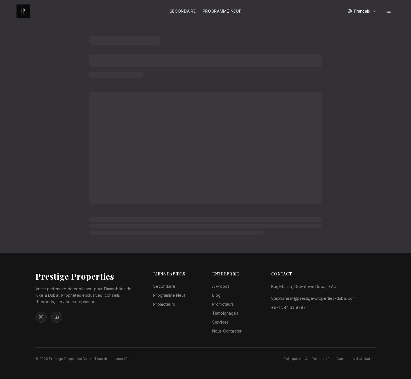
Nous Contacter (227, 331)
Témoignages (225, 313)
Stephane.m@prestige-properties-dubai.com (313, 298)
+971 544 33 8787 (288, 307)
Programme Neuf (222, 11)
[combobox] (362, 11)
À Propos (221, 286)
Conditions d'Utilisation (355, 359)
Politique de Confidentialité (307, 359)
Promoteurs (164, 304)
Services (220, 322)
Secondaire (183, 11)
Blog (216, 295)
